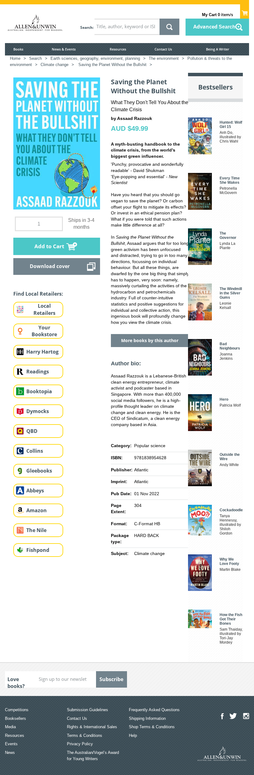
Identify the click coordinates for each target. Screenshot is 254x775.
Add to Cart (49, 246)
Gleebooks (39, 470)
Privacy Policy (80, 744)
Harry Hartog (42, 351)
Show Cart (244, 11)
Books (18, 49)
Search (86, 27)
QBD (31, 431)
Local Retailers (44, 309)
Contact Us (163, 49)
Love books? (16, 682)
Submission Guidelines (87, 709)
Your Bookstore (44, 331)
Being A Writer (217, 49)
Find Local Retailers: (38, 293)
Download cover (50, 266)
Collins (34, 450)
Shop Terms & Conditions (152, 726)
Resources (118, 49)
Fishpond (37, 550)
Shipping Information (147, 718)
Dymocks (37, 411)
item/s (217, 14)
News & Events (64, 49)
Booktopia (39, 391)
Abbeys (35, 490)
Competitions (16, 709)
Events (11, 744)
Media (10, 726)
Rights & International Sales (92, 726)
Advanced (214, 26)
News (10, 752)
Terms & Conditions (84, 735)
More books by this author (149, 340)
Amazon (36, 510)
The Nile (36, 530)
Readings (37, 371)
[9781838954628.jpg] (56, 143)
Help (133, 735)
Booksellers (15, 718)
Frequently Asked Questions (154, 709)
